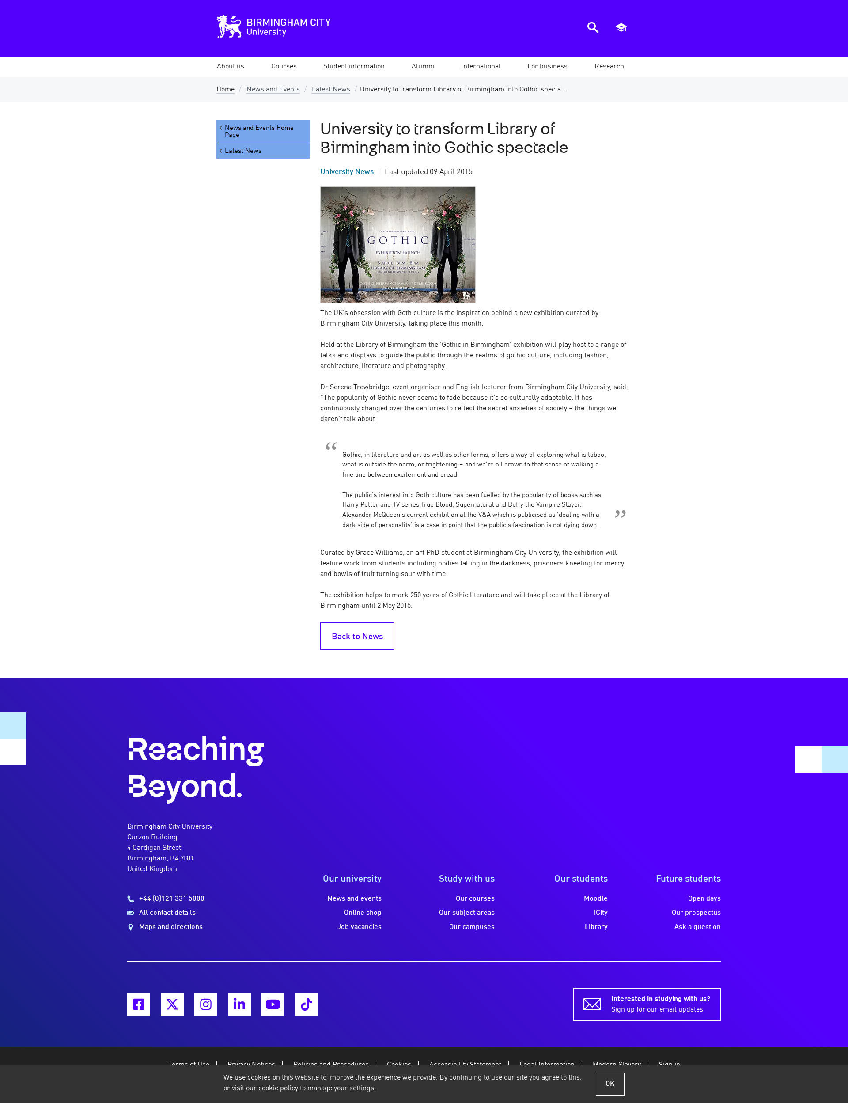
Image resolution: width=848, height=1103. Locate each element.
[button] (230, 66)
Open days (704, 898)
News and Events (273, 89)
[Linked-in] (239, 1004)
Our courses (475, 898)
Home (225, 89)
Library (596, 927)
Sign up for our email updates (660, 1004)
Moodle (596, 898)
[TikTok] (306, 1004)
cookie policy (278, 1088)
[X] (172, 1004)
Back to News (357, 637)
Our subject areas (467, 913)
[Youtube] (272, 1004)
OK (610, 1084)
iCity (601, 913)
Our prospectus (696, 913)
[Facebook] (138, 1004)
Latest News (331, 89)
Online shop (363, 913)
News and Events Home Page (259, 132)
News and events (354, 898)
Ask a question (697, 927)
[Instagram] (205, 1004)
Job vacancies (359, 927)
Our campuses (472, 927)
